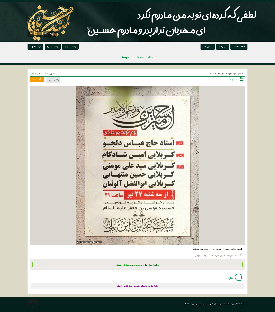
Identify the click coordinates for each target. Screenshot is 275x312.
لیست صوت (35, 46)
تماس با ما (207, 46)
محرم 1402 (233, 79)
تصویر (48, 74)
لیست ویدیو (52, 46)
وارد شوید (138, 264)
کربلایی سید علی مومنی (202, 303)
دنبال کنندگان (50, 34)
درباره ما (222, 46)
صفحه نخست (239, 46)
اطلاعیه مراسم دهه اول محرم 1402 (225, 73)
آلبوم (36, 74)
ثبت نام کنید (123, 264)
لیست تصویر (70, 46)
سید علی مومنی (201, 255)
